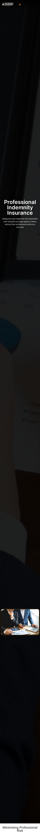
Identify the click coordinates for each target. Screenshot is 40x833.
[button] (19, 4)
